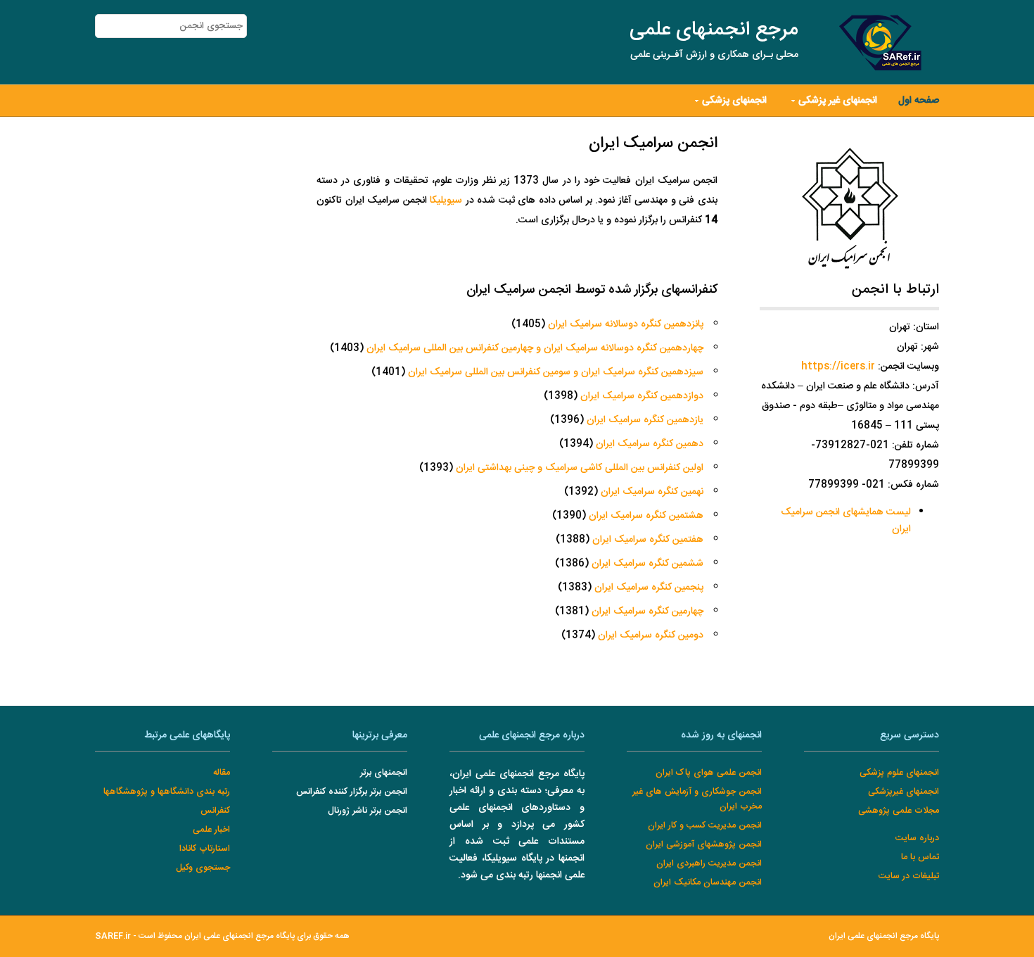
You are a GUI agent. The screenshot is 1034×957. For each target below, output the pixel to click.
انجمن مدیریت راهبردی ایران (709, 863)
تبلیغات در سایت (909, 876)
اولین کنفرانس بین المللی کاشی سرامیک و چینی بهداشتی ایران (579, 468)
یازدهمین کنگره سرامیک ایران (645, 420)
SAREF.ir (113, 936)
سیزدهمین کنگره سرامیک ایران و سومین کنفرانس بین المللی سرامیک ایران (555, 372)
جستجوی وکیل (203, 868)
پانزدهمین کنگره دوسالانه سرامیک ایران (625, 324)
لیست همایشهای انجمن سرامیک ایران (846, 521)
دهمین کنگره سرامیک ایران (649, 444)
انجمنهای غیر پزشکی (837, 100)
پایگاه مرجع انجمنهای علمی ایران (884, 936)
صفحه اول (918, 100)
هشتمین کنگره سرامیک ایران (646, 515)
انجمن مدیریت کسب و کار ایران (705, 825)
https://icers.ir (838, 366)
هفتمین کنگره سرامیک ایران (647, 539)
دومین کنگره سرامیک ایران (650, 635)
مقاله (221, 773)
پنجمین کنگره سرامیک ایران (648, 587)
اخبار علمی (211, 830)
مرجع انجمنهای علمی (714, 30)
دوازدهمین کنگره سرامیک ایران (641, 396)
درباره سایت (917, 838)
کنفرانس (215, 811)
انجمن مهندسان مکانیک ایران (707, 882)
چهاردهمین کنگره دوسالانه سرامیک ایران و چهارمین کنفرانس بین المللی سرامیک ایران (534, 348)
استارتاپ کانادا (204, 849)
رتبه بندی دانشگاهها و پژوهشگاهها (166, 792)
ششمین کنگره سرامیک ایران (647, 563)
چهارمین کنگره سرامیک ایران (647, 611)
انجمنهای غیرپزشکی (903, 792)
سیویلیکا (446, 200)
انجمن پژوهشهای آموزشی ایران (704, 844)
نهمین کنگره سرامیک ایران (652, 491)
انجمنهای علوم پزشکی (899, 773)
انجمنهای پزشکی (734, 100)
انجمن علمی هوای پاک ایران (709, 773)
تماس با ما (920, 857)
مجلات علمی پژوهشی (898, 811)
